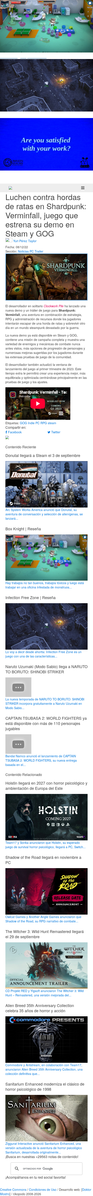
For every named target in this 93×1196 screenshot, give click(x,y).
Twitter (55, 432)
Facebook (14, 432)
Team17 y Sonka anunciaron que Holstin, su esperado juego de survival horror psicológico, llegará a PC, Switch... (45, 844)
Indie (31, 423)
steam (52, 423)
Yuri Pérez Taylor (25, 240)
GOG (23, 423)
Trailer (39, 251)
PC (32, 251)
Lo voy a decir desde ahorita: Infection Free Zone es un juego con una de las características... (43, 654)
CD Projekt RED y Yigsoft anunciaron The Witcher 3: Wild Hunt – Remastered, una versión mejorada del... (44, 993)
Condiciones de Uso (42, 1189)
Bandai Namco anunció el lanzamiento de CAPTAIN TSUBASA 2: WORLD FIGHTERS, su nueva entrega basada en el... (41, 760)
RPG (43, 423)
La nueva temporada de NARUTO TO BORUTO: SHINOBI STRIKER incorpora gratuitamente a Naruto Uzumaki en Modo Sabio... (44, 703)
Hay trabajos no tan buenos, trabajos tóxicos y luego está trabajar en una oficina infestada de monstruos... (44, 585)
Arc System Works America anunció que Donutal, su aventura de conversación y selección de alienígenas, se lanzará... (44, 514)
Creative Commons (13, 1189)
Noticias (23, 251)
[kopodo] (10, 188)
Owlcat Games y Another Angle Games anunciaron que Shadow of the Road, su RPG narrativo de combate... (43, 919)
